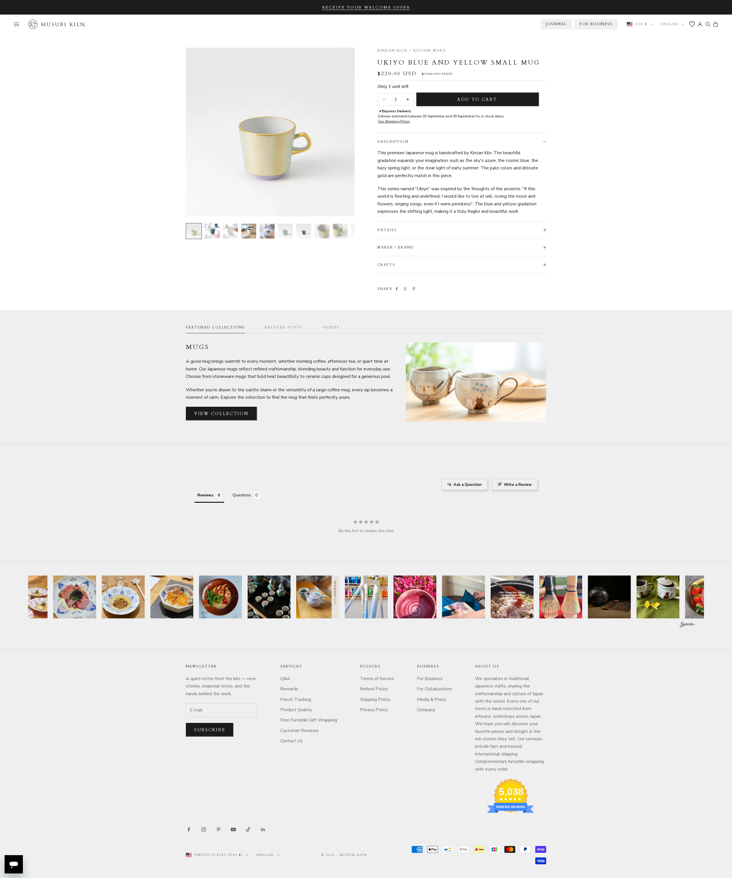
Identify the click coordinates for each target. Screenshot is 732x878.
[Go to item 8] (322, 231)
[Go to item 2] (212, 231)
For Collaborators (434, 689)
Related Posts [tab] (283, 327)
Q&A (285, 678)
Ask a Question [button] (467, 484)
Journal (556, 24)
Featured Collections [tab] (215, 327)
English (670, 24)
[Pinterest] (413, 288)
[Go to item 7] (304, 231)
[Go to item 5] (267, 231)
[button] (74, 597)
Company (426, 710)
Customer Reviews (299, 730)
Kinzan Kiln (392, 50)
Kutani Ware (429, 50)
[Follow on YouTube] (233, 829)
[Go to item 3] (230, 231)
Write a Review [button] (518, 484)
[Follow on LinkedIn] (263, 829)
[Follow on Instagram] (203, 829)
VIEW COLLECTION (221, 413)
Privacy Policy (374, 710)
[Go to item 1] (194, 231)
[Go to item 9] (340, 231)
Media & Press (431, 699)
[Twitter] (405, 288)
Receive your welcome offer (366, 7)
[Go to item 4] (249, 231)
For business (596, 24)
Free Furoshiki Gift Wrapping (308, 720)
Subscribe (209, 730)
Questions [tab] (241, 495)
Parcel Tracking (295, 699)
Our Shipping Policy (394, 121)
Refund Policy (374, 689)
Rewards (289, 689)
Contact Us (291, 741)
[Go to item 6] (285, 231)
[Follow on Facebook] (189, 829)
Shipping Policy (375, 699)
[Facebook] (396, 288)
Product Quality (296, 710)
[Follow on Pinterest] (218, 829)
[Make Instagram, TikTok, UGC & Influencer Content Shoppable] (687, 625)
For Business (430, 678)
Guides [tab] (330, 327)
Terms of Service (377, 678)
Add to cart (477, 99)
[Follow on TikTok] (248, 829)
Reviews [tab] (205, 495)
